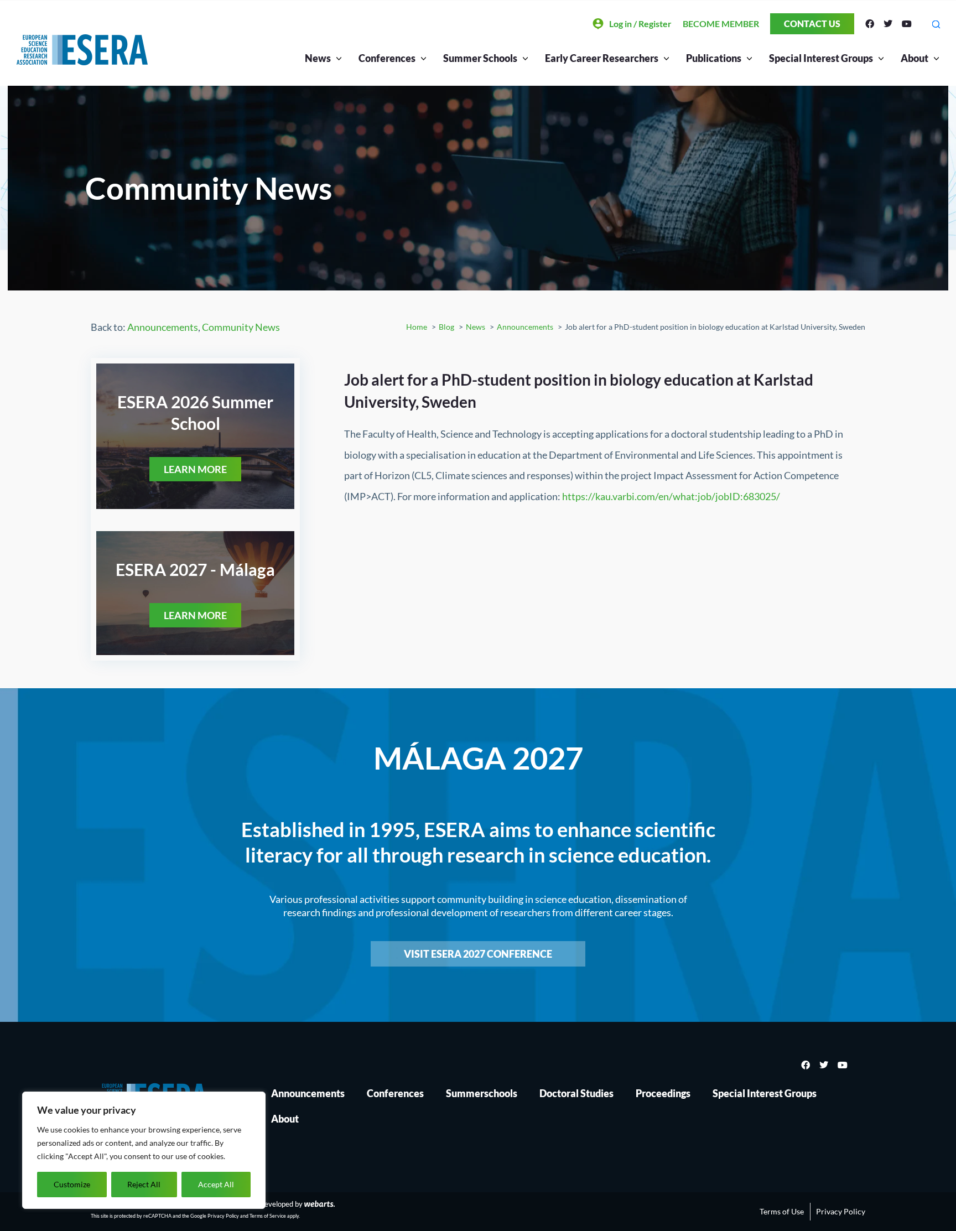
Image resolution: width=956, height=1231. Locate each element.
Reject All (143, 1184)
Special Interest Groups (765, 1093)
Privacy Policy (223, 1216)
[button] (936, 24)
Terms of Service (268, 1216)
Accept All (216, 1184)
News (318, 58)
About (914, 58)
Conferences (395, 1093)
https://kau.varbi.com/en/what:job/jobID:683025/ (671, 496)
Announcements (162, 327)
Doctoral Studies (576, 1093)
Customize (72, 1184)
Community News (241, 327)
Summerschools (481, 1093)
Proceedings (663, 1093)
